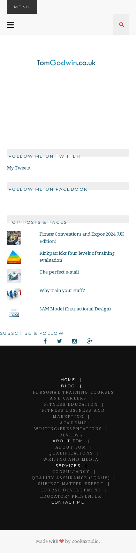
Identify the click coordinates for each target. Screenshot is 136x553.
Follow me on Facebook (48, 189)
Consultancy (71, 471)
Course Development (70, 490)
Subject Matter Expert (71, 484)
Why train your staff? (62, 290)
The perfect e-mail (59, 272)
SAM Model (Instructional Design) (75, 308)
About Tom (68, 441)
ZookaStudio (85, 541)
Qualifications (70, 453)
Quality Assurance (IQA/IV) (71, 478)
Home (68, 379)
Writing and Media (71, 459)
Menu (22, 6)
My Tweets (18, 168)
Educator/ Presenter (71, 496)
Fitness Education (71, 404)
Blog (68, 386)
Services (68, 465)
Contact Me (68, 502)
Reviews (71, 435)
